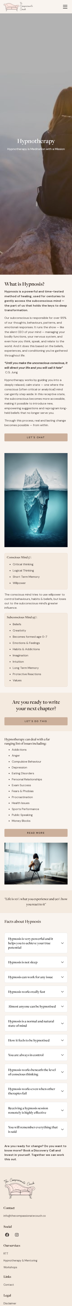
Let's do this (36, 721)
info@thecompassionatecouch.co (25, 1215)
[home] (18, 6)
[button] (65, 7)
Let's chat (36, 437)
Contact (9, 1208)
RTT (6, 1253)
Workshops (10, 1267)
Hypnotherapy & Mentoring (20, 1260)
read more (36, 832)
